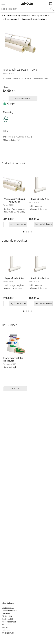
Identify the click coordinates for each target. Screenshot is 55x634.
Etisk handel (6, 625)
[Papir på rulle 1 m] (40, 184)
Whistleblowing (8, 633)
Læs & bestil (15, 389)
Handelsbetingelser (9, 611)
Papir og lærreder (40, 15)
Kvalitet (5, 627)
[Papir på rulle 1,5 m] (14, 263)
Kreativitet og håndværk (19, 15)
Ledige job (6, 630)
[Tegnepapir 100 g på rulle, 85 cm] (14, 184)
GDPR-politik (7, 616)
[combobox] (27, 9)
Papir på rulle (14, 19)
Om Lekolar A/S (8, 608)
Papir (4, 19)
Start (4, 15)
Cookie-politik (7, 619)
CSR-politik (6, 614)
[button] (23, 232)
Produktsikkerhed (9, 622)
